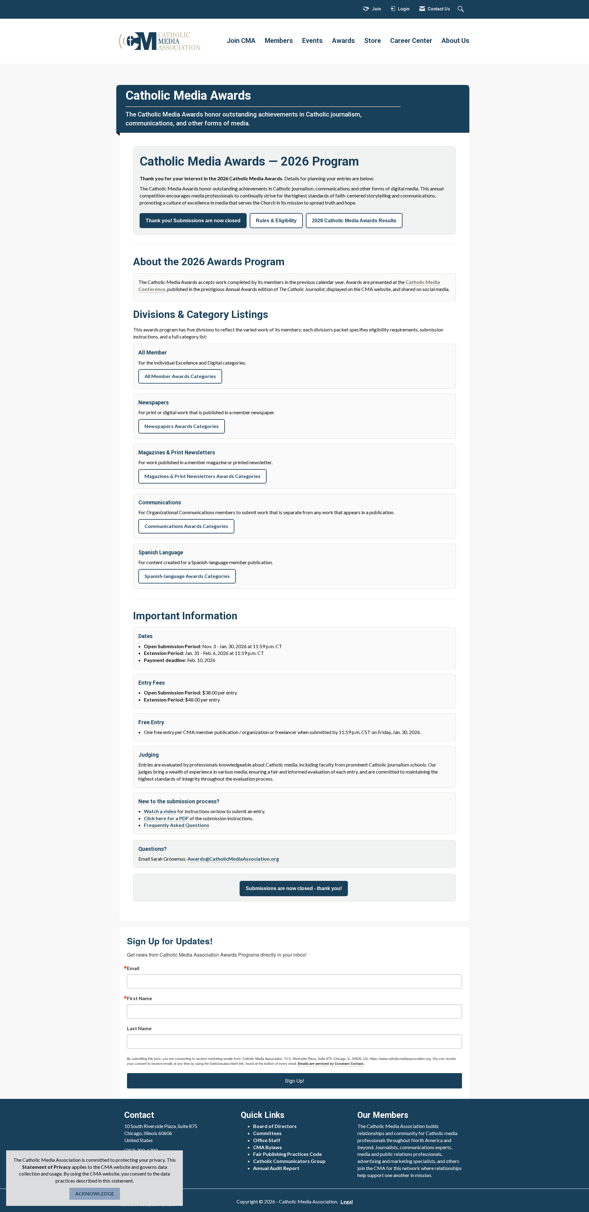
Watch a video (160, 811)
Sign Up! (294, 1080)
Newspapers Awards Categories (181, 426)
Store (372, 40)
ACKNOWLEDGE (94, 1193)
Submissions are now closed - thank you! (294, 888)
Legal (347, 1201)
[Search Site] (461, 9)
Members (279, 40)
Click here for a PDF (166, 818)
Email (133, 968)
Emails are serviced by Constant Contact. (331, 1063)
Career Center (411, 40)
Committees (267, 1133)
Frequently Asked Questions (176, 825)
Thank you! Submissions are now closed (193, 220)
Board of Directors (275, 1126)
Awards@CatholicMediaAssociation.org (233, 859)
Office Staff (266, 1140)
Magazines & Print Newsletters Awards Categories (202, 476)
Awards (343, 40)
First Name (139, 998)
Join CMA (241, 40)
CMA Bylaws (267, 1147)
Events (312, 40)
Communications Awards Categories (186, 526)
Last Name (139, 1028)
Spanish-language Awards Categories (187, 576)
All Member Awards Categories (180, 376)
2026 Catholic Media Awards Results (354, 220)
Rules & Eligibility (276, 220)
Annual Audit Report (276, 1168)
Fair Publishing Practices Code (287, 1154)
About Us (455, 40)
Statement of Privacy (46, 1167)
